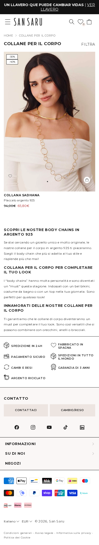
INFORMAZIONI (20, 444)
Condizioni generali (18, 533)
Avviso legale (44, 533)
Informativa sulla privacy (73, 533)
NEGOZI (13, 463)
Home (8, 35)
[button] (72, 21)
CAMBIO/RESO (72, 410)
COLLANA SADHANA (22, 195)
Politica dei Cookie (17, 537)
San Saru (56, 521)
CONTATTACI (26, 410)
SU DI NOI (15, 453)
